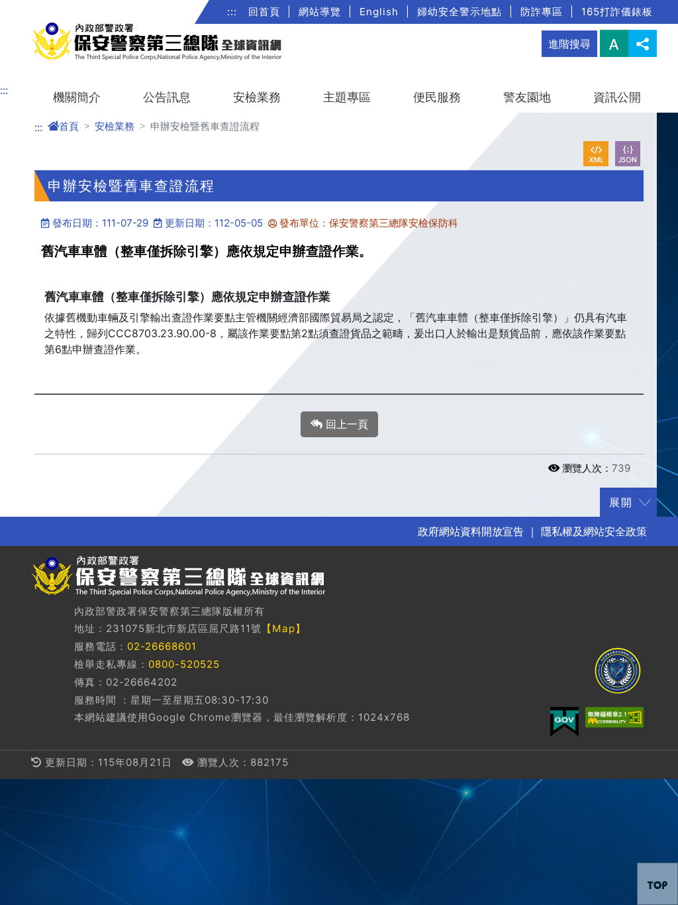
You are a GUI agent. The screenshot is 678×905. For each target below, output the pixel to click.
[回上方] (657, 883)
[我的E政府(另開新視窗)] (564, 722)
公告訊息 (167, 97)
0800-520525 (184, 664)
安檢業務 (257, 97)
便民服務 (437, 97)
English (379, 11)
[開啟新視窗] (595, 153)
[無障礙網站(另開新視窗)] (614, 717)
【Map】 (284, 628)
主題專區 (347, 97)
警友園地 (527, 97)
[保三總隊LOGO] (617, 671)
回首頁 (264, 11)
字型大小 (614, 43)
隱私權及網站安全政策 (594, 531)
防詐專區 (541, 11)
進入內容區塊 (32, 8)
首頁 (69, 126)
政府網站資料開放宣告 (471, 531)
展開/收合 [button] (645, 502)
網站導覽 (320, 11)
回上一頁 (345, 424)
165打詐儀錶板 (617, 11)
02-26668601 (162, 646)
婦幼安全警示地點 (459, 11)
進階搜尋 (569, 43)
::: (232, 11)
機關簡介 (77, 97)
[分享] (642, 43)
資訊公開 (617, 97)
